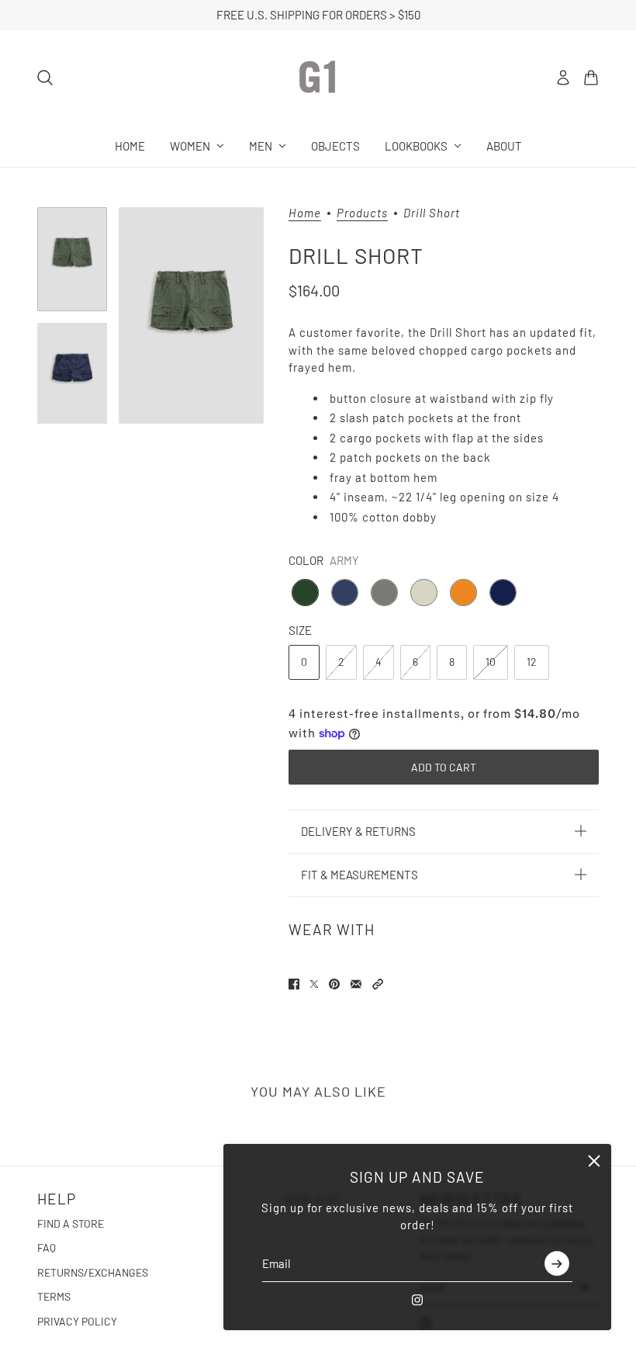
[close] (594, 1161)
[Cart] (591, 77)
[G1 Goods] (318, 78)
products (362, 213)
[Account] (563, 77)
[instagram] (417, 1299)
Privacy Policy (77, 1321)
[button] (377, 984)
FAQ (46, 1247)
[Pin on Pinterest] (334, 984)
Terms (54, 1296)
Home (305, 213)
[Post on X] (314, 984)
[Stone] (423, 592)
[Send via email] (356, 984)
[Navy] (503, 592)
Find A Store (70, 1223)
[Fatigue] (384, 592)
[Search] (45, 77)
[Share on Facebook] (293, 984)
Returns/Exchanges (92, 1272)
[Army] (305, 592)
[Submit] (556, 1264)
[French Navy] (344, 592)
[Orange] (463, 592)
